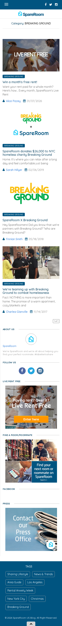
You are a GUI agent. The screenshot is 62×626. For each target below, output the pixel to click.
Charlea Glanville (17, 311)
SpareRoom (9, 346)
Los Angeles (35, 582)
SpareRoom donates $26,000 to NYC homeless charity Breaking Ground (29, 153)
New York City (16, 598)
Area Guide (14, 582)
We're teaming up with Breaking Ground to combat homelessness (26, 291)
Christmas (37, 598)
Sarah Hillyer (14, 170)
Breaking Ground (13, 76)
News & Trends (43, 574)
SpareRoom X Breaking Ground (25, 220)
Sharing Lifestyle (17, 574)
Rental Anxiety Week (20, 590)
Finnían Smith (14, 239)
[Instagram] (40, 370)
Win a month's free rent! (20, 82)
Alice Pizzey (13, 101)
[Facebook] (22, 370)
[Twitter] (31, 370)
